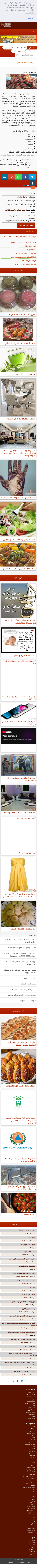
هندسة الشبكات (31, 1530)
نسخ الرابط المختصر (26, 225)
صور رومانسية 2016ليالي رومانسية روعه (23, 1301)
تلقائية (7, 209)
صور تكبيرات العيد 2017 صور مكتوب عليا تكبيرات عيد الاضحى (20, 621)
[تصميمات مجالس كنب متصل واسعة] (18, 798)
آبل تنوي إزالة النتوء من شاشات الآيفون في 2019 (19, 723)
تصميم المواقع (31, 1511)
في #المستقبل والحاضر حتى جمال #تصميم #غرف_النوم (23, 1354)
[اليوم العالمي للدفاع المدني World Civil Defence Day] (18, 1141)
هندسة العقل (24, 1342)
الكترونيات (32, 1455)
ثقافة (33, 1517)
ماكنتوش (32, 1431)
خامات (33, 1489)
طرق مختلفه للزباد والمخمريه (22, 314)
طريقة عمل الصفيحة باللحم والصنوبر (24, 1371)
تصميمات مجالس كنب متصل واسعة (19, 813)
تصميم (33, 1465)
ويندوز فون (32, 1451)
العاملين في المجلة (30, 1403)
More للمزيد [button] (29, 13)
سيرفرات (32, 1429)
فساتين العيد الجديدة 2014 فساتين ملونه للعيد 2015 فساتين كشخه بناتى (19, 895)
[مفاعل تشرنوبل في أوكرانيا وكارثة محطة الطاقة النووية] (18, 1175)
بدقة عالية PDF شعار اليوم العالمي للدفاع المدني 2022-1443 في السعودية (20, 955)
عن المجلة (32, 1399)
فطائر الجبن (31, 1237)
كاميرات (33, 1438)
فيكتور (33, 1524)
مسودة (32, 212)
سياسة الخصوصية (30, 1397)
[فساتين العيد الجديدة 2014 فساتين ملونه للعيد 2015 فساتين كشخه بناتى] (18, 874)
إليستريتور (32, 1502)
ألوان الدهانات (24, 1297)
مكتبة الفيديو (24, 1318)
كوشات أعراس (31, 1556)
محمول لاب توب (31, 1433)
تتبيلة (13, 209)
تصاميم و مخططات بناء (29, 1476)
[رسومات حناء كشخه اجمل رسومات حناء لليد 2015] (18, 677)
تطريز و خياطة (31, 1479)
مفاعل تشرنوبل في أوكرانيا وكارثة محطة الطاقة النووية (20, 971)
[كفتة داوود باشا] (18, 1203)
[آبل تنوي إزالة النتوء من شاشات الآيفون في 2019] (18, 711)
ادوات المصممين (30, 1483)
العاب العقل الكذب (27, 750)
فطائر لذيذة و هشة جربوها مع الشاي (23, 242)
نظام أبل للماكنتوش (30, 1444)
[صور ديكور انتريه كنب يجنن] (18, 834)
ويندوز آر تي (32, 1449)
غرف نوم (32, 1554)
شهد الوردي (30, 1005)
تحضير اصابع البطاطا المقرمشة (25, 264)
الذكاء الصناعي (31, 1506)
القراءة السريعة (31, 1509)
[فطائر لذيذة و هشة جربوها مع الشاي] (18, 1066)
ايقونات (33, 1485)
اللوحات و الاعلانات (30, 1472)
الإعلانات (33, 1405)
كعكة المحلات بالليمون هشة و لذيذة (23, 257)
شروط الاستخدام (31, 1394)
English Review (31, 1419)
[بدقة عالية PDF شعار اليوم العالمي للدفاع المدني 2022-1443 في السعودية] (18, 1103)
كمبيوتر (33, 1440)
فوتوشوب (32, 1526)
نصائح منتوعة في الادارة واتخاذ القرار (24, 1273)
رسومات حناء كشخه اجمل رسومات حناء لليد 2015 (19, 698)
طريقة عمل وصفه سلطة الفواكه (25, 1280)
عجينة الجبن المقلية (29, 249)
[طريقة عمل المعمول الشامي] (18, 914)
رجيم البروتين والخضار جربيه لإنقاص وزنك (18, 539)
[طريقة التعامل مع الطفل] (18, 640)
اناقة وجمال (24, 1269)
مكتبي (33, 1435)
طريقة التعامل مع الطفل (24, 655)
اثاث (27, 1247)
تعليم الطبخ (21, 197)
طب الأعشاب (32, 1414)
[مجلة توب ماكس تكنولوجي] (5, 24)
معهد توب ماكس (30, 1412)
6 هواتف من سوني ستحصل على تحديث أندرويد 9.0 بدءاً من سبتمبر (19, 1324)
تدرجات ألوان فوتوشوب (29, 1487)
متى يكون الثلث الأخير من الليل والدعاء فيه (22, 1316)
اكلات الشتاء (31, 1287)
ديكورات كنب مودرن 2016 (27, 1244)
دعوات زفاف (32, 1481)
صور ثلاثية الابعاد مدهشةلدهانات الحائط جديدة (21, 779)
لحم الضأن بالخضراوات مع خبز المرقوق (19, 568)
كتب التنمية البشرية (22, 1276)
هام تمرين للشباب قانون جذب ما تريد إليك (23, 1339)
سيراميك (32, 1552)
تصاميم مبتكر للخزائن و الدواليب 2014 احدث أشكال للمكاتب (21, 1363)
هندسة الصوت (31, 1533)
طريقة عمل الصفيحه (29, 260)
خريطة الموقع (31, 1408)
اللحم (23, 209)
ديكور (26, 1233)
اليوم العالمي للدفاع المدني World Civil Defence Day (21, 963)
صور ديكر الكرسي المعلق (27, 1230)
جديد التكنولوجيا (23, 1328)
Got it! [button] (30, 18)
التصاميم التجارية (30, 1470)
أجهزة (33, 1427)
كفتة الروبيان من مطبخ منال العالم (20, 343)
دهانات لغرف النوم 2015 (27, 1294)
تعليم (33, 1500)
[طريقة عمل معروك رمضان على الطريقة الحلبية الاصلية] (18, 1028)
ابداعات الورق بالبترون (28, 1309)
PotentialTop (16, 1562)
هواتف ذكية (31, 1442)
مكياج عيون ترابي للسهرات (27, 1266)
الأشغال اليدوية (23, 1311)
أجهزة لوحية (32, 1453)
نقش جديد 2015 (30, 1346)
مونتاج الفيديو (31, 1528)
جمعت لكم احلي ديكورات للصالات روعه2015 (21, 1332)
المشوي (18, 209)
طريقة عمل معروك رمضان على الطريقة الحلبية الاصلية (20, 237)
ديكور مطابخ (31, 1549)
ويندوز (33, 1446)
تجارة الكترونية (31, 1513)
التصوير (33, 1504)
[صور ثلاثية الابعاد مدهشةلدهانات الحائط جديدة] (18, 765)
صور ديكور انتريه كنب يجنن (23, 853)
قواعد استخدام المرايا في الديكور (21, 419)
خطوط (33, 1492)
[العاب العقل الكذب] (18, 736)
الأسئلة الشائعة (31, 1401)
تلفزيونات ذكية (31, 1457)
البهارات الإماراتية (29, 1251)
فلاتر (34, 1522)
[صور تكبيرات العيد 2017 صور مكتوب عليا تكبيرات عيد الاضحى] (18, 600)
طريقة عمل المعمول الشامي (22, 929)
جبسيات (33, 1547)
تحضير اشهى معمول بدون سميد (24, 253)
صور (34, 1519)
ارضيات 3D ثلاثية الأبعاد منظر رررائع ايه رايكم (22, 1259)
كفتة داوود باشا (30, 246)
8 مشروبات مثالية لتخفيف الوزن (21, 374)
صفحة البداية (31, 1392)
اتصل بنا (33, 1416)
